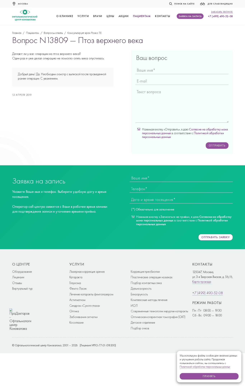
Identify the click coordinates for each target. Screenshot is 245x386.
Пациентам (142, 16)
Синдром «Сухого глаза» (84, 305)
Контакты (162, 16)
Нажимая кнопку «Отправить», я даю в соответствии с (185, 133)
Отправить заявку (215, 237)
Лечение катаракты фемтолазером (91, 294)
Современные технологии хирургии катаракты (159, 311)
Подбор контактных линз (146, 283)
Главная (16, 33)
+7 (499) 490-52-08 (220, 16)
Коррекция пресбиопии (145, 271)
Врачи (97, 16)
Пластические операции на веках (151, 277)
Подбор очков (140, 328)
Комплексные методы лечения (149, 300)
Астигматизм (77, 300)
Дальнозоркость (141, 288)
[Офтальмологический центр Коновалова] (24, 16)
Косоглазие (76, 322)
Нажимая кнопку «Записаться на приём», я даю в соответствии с (184, 220)
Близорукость (139, 294)
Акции (124, 16)
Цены (110, 16)
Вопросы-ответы (53, 33)
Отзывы (17, 283)
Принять (209, 376)
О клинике (64, 16)
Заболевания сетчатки (83, 317)
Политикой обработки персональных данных (205, 367)
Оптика (74, 311)
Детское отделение (143, 322)
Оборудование (22, 271)
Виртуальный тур (22, 288)
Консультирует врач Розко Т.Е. (84, 33)
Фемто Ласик (78, 288)
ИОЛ (134, 305)
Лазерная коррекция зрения (87, 271)
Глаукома (75, 283)
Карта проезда (201, 282)
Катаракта (75, 277)
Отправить (217, 145)
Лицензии (18, 277)
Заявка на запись (190, 16)
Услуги (83, 16)
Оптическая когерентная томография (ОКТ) (158, 317)
